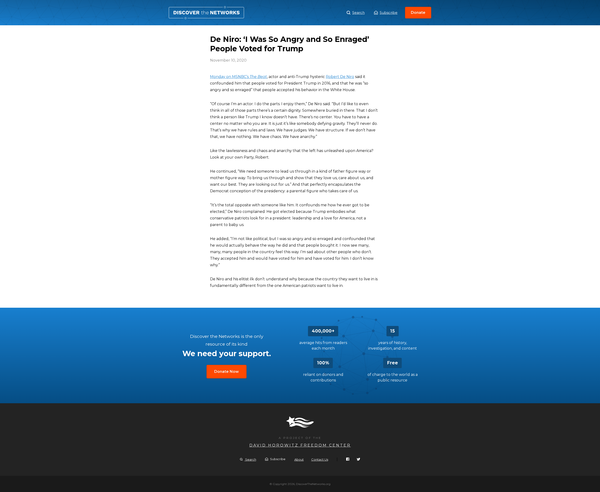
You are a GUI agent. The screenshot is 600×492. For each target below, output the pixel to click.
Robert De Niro (340, 76)
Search (358, 12)
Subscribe (389, 12)
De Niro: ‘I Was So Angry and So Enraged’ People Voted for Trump (206, 13)
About (299, 459)
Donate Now (226, 371)
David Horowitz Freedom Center (300, 445)
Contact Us (319, 459)
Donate (418, 12)
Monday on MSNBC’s (238, 76)
